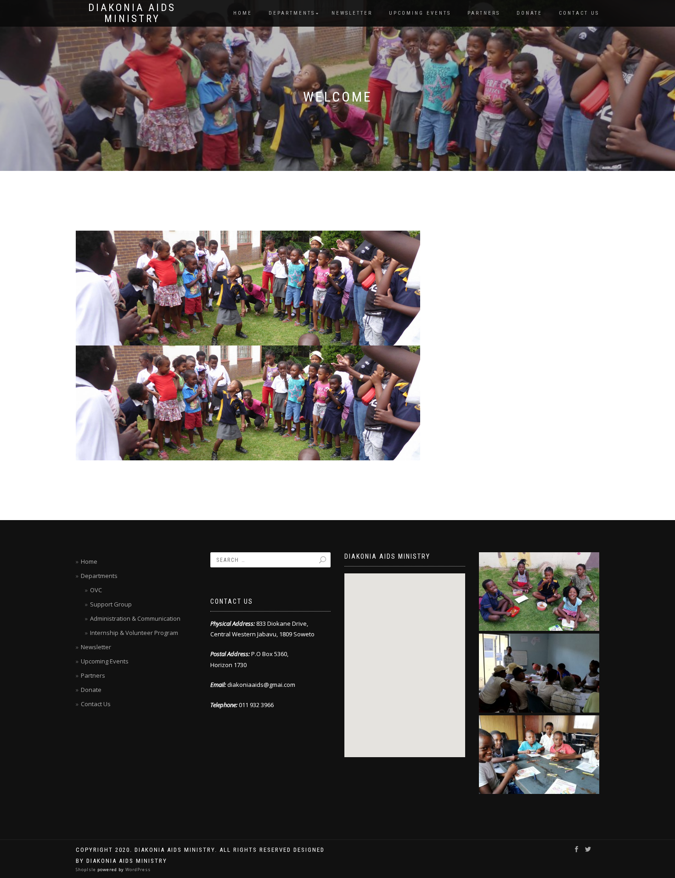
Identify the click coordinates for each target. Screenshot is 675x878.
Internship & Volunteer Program (134, 633)
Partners (483, 13)
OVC (96, 590)
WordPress (137, 869)
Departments (292, 13)
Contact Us (579, 13)
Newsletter (352, 13)
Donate (529, 13)
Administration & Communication (135, 618)
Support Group (111, 604)
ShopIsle (86, 869)
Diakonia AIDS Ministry (132, 13)
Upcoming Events (420, 13)
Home (242, 13)
